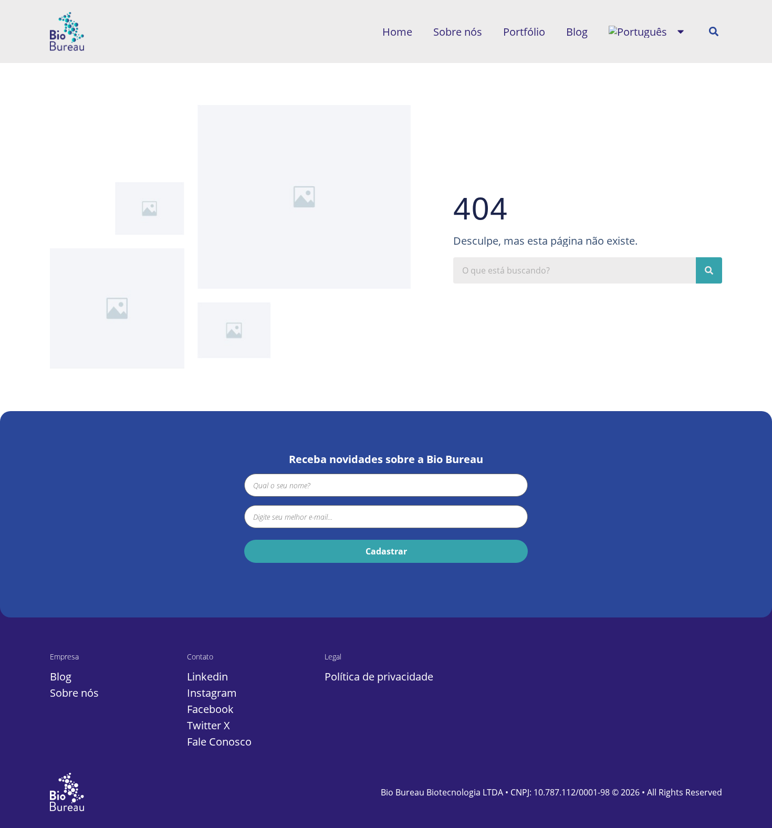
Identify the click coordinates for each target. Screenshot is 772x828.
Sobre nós (457, 32)
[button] (713, 31)
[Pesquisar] (709, 270)
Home (397, 32)
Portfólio (524, 32)
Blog (577, 32)
